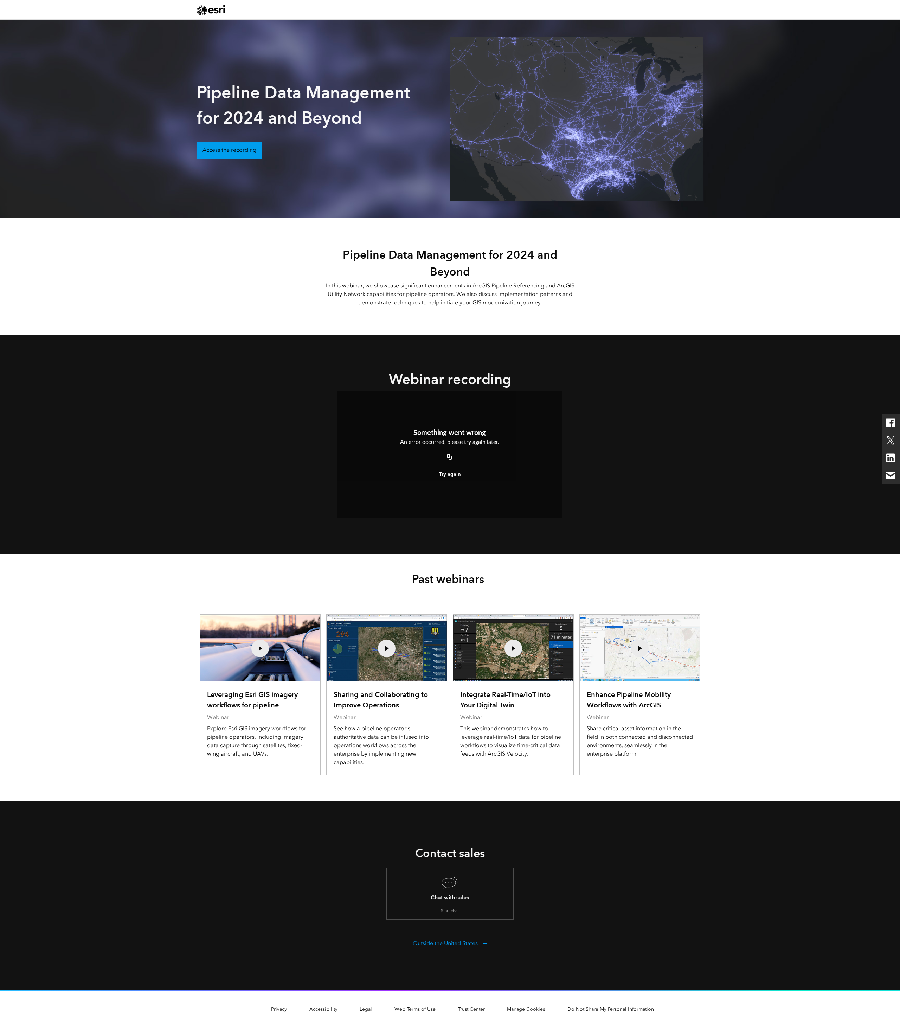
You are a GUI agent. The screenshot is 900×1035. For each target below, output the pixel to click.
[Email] (890, 475)
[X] (890, 440)
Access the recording (229, 150)
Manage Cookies (526, 1009)
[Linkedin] (890, 458)
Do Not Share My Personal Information (610, 1009)
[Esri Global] (211, 10)
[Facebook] (890, 423)
